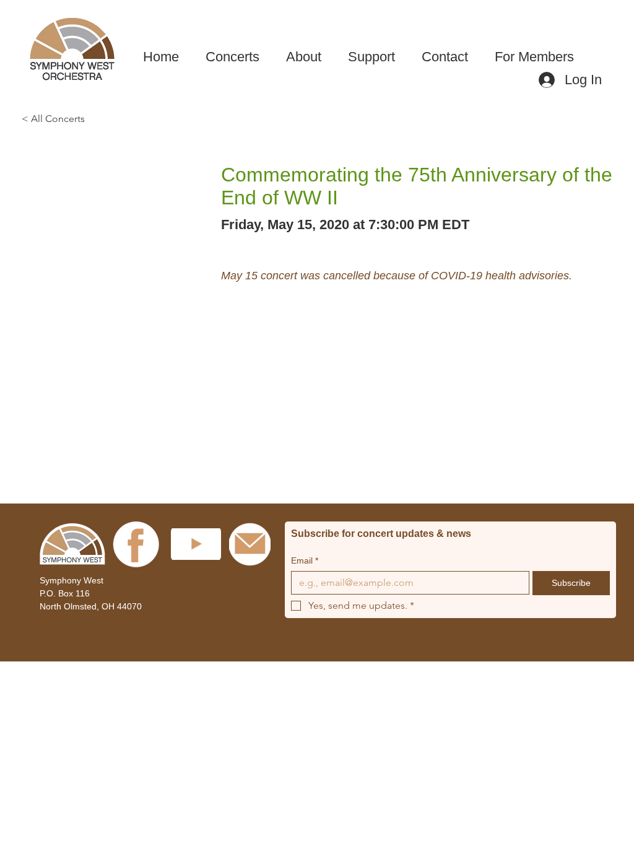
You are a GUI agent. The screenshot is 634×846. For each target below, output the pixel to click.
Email (304, 560)
